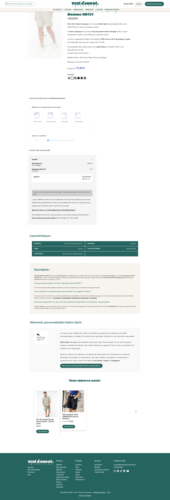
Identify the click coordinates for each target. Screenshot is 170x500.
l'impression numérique (80, 298)
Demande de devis (154, 4)
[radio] (69, 78)
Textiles (68, 9)
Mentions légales (99, 492)
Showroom (31, 472)
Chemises (78, 469)
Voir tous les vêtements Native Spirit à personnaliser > (81, 365)
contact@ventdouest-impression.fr (125, 464)
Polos (77, 467)
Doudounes (79, 477)
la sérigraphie (66, 298)
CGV (108, 492)
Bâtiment (59, 464)
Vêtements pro (80, 479)
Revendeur (59, 487)
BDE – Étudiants (61, 479)
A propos (31, 467)
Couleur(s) (70, 74)
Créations (89, 9)
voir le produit (42, 431)
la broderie (57, 298)
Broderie (97, 467)
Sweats (77, 472)
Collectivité (60, 474)
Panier (138, 4)
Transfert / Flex (99, 472)
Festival (58, 482)
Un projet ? (57, 9)
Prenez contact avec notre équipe (44, 218)
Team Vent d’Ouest (34, 469)
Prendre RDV (128, 4)
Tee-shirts (78, 464)
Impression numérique (102, 469)
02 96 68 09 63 (118, 467)
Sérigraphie (98, 464)
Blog (29, 474)
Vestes (77, 474)
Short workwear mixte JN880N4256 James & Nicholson (70, 416)
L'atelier (99, 9)
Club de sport (60, 472)
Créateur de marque (62, 477)
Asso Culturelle (61, 467)
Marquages (78, 9)
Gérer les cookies (85, 495)
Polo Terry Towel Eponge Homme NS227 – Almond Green (45, 421)
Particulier (59, 484)
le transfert (93, 298)
